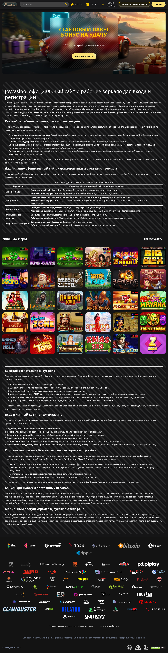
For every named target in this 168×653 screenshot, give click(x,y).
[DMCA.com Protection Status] (158, 647)
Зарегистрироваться (134, 4)
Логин (158, 4)
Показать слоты (153, 239)
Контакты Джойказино (109, 626)
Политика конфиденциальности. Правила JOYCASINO (71, 626)
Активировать (84, 56)
